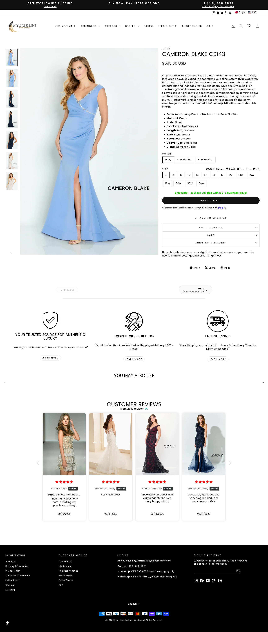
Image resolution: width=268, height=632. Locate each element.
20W (178, 183)
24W (202, 183)
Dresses (111, 26)
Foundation (184, 159)
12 (197, 175)
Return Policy (12, 580)
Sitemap (10, 585)
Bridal (149, 26)
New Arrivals (65, 26)
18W (167, 183)
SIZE (211, 169)
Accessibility (66, 575)
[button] (246, 12)
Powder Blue (205, 159)
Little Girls (168, 26)
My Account (65, 566)
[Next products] (263, 382)
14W (240, 175)
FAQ (61, 585)
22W (190, 183)
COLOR (167, 153)
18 (222, 175)
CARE (210, 235)
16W (251, 175)
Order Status (66, 580)
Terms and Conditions (17, 575)
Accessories (192, 26)
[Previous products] (5, 382)
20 (230, 175)
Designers (89, 26)
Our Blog (10, 589)
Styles (131, 26)
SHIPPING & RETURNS (211, 242)
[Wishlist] (249, 26)
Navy (168, 159)
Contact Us (65, 561)
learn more (50, 357)
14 (205, 175)
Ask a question (211, 227)
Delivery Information (16, 566)
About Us (10, 561)
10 (189, 175)
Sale (210, 26)
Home (165, 48)
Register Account (68, 570)
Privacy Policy (13, 570)
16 (214, 175)
